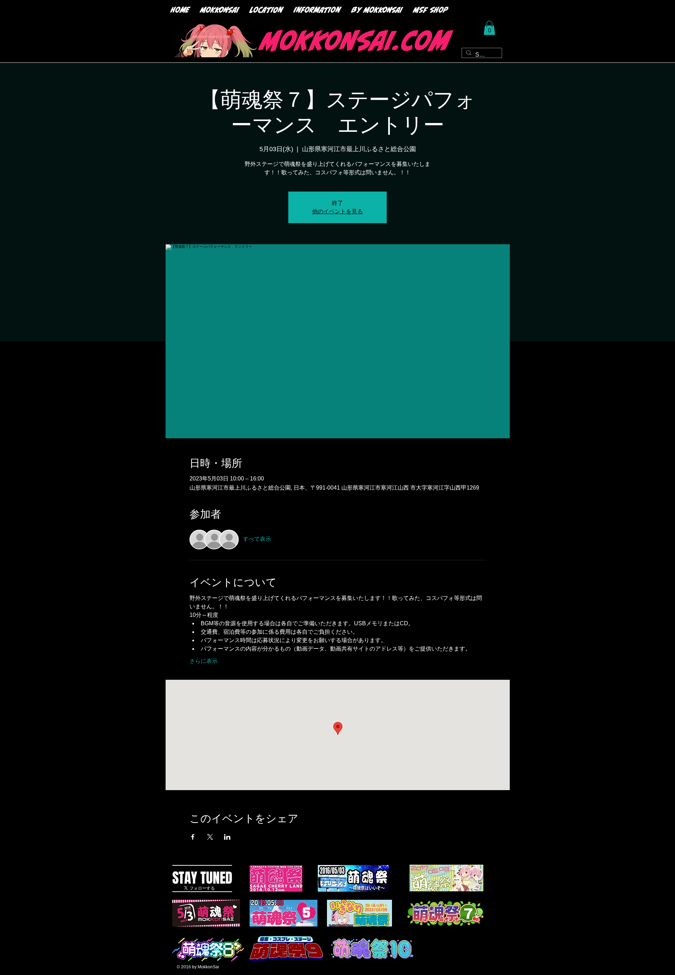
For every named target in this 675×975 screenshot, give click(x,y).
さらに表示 (203, 661)
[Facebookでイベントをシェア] (192, 837)
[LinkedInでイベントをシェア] (227, 837)
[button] (489, 28)
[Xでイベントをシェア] (210, 837)
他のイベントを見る (337, 211)
